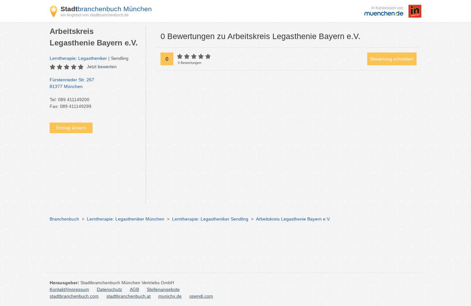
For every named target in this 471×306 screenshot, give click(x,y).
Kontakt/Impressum (69, 289)
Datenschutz (109, 289)
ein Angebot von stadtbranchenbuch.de (95, 15)
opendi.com (201, 296)
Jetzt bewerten (102, 66)
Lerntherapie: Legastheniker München (125, 218)
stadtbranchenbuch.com (74, 296)
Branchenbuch (64, 218)
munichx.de (170, 296)
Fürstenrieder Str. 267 (72, 83)
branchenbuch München (106, 8)
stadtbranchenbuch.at (128, 296)
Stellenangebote (163, 289)
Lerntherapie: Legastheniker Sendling (210, 218)
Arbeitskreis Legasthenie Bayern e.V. (293, 218)
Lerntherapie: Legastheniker (78, 58)
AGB (134, 289)
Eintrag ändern (71, 127)
